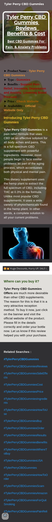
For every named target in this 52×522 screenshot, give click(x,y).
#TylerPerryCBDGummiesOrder (24, 428)
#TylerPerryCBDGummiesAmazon (25, 493)
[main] (26, 32)
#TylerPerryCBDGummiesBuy (23, 420)
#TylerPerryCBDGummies (20, 467)
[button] (5, 516)
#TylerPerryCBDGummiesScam (24, 486)
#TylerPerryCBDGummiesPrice (23, 391)
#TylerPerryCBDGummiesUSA (23, 460)
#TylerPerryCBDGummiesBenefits (25, 442)
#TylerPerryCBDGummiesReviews (26, 366)
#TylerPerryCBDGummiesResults (25, 435)
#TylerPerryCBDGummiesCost (23, 384)
